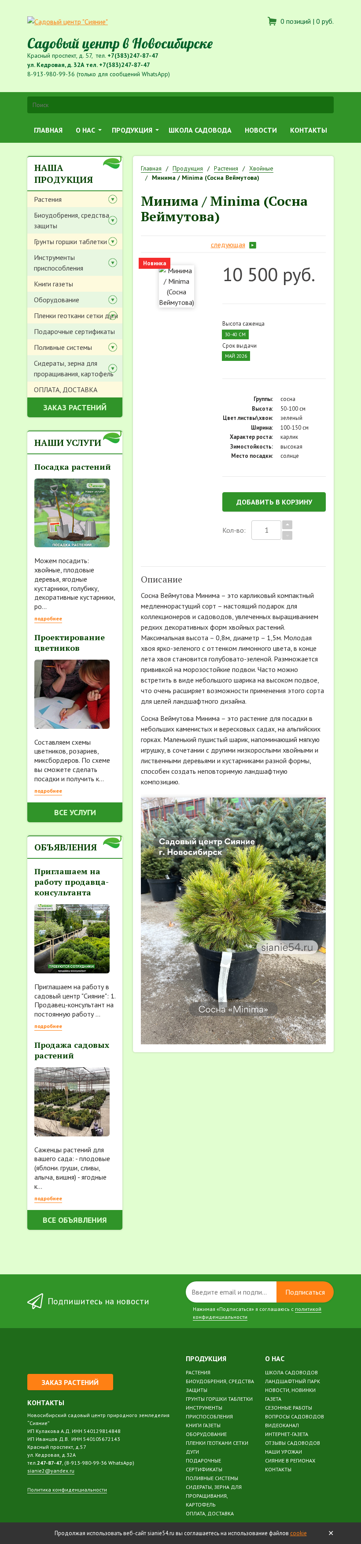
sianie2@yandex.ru (50, 1470)
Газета (273, 1399)
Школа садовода (200, 130)
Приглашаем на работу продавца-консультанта (71, 882)
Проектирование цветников (69, 642)
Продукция (132, 130)
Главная (48, 130)
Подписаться (305, 1292)
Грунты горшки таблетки (70, 241)
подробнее (48, 618)
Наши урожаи (283, 1451)
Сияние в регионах (290, 1460)
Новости (261, 130)
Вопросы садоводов (294, 1416)
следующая (228, 244)
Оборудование (56, 299)
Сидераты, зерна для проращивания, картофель (74, 368)
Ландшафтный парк (292, 1381)
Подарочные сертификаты (74, 331)
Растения (48, 199)
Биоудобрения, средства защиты (71, 220)
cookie (298, 1533)
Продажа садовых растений (71, 1050)
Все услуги (75, 812)
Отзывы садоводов (292, 1443)
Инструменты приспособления (58, 262)
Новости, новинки (290, 1390)
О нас (85, 130)
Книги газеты (53, 283)
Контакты (308, 130)
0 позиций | (306, 21)
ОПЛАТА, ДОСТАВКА (65, 389)
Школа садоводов (291, 1372)
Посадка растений (72, 466)
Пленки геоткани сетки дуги (76, 315)
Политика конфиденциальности (67, 1489)
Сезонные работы (288, 1407)
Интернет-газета (286, 1434)
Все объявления (75, 1220)
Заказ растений (75, 407)
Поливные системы (63, 347)
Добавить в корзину (274, 501)
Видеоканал (282, 1425)
